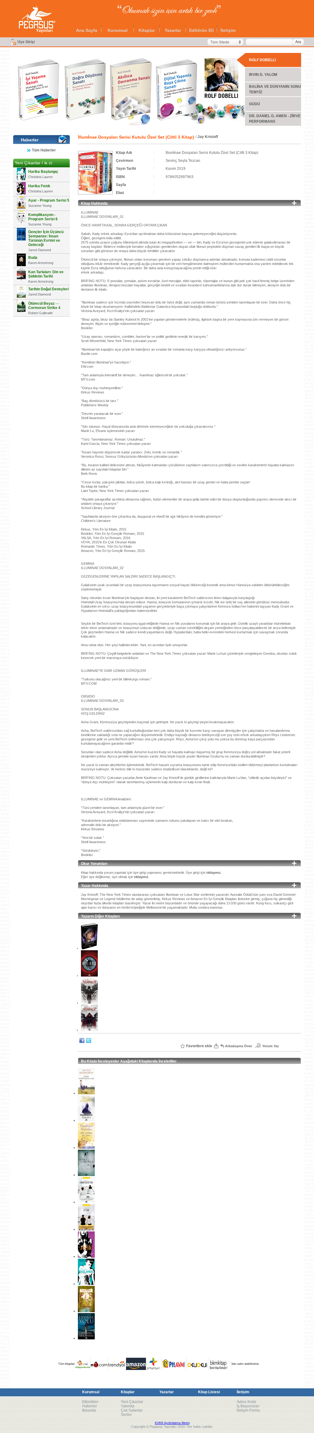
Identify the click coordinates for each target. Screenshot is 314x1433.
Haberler (89, 1406)
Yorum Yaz (270, 1046)
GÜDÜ (254, 104)
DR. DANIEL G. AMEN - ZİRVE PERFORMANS (275, 119)
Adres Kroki (246, 1402)
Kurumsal (118, 30)
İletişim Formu (248, 1410)
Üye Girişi (26, 42)
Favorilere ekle (199, 1046)
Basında (89, 1410)
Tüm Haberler (44, 150)
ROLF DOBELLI (262, 60)
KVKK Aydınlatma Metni (172, 1423)
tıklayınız (213, 872)
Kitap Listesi (209, 1392)
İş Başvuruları (248, 1406)
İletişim (228, 30)
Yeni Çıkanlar (132, 1402)
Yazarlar (173, 30)
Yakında (127, 1406)
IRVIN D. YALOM (263, 75)
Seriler (126, 1415)
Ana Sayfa (86, 30)
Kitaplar (147, 30)
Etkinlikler (90, 1402)
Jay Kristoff (207, 137)
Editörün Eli (201, 30)
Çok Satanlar (132, 1410)
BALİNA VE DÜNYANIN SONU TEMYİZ (275, 89)
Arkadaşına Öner (238, 1046)
